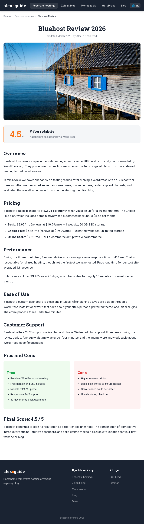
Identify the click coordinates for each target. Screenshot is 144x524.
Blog (123, 5)
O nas (75, 501)
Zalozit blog (68, 5)
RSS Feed (115, 477)
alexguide (15, 5)
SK (135, 5)
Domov (7, 16)
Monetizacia (88, 5)
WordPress (108, 5)
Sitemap (114, 483)
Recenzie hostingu (43, 5)
